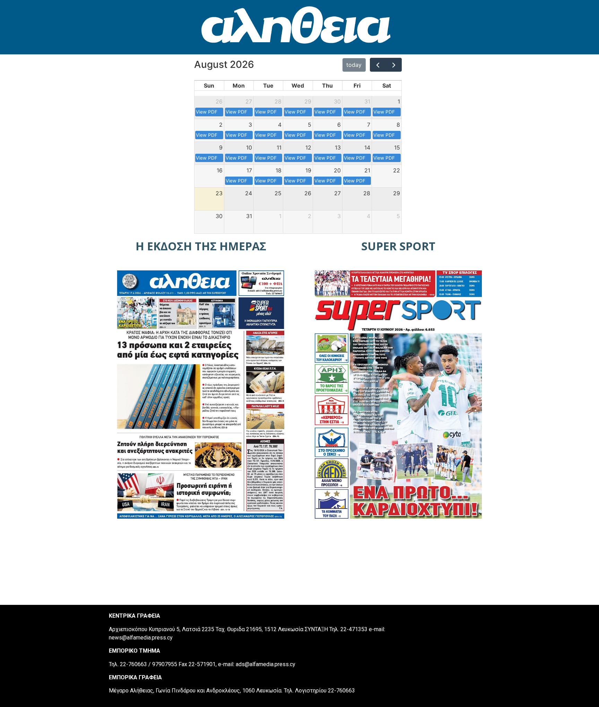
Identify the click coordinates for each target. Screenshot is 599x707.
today (354, 64)
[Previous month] (378, 65)
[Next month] (393, 65)
